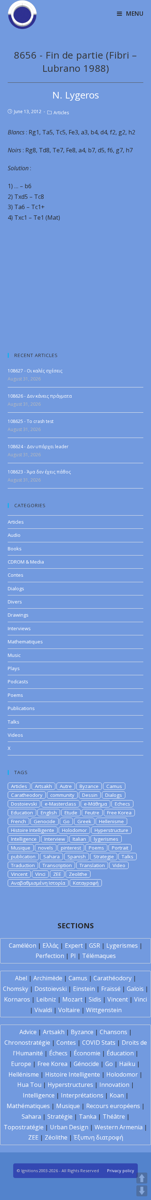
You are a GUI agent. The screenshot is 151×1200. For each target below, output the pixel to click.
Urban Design (69, 1127)
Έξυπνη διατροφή (98, 1137)
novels (45, 847)
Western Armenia (119, 1127)
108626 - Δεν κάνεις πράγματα (40, 396)
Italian (79, 839)
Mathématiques (28, 1106)
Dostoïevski (50, 989)
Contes (15, 575)
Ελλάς (51, 945)
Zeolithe (78, 874)
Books (15, 548)
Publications (21, 708)
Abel (21, 978)
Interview (54, 839)
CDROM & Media (26, 561)
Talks (13, 721)
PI (73, 956)
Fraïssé (111, 989)
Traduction (23, 865)
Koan (117, 1095)
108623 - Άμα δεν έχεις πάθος (39, 472)
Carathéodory (112, 978)
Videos (15, 735)
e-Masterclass (60, 803)
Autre (66, 786)
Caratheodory (27, 795)
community (62, 795)
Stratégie (60, 1116)
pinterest (71, 847)
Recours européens (113, 1106)
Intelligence (24, 839)
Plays (14, 668)
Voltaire (69, 1010)
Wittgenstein (104, 1010)
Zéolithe (56, 1137)
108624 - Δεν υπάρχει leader (38, 446)
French (18, 821)
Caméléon (22, 945)
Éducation (120, 1053)
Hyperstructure (111, 830)
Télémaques (99, 956)
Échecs (58, 1053)
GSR (94, 945)
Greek (84, 821)
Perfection (50, 956)
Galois (135, 989)
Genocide (44, 821)
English (49, 812)
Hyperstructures (70, 1085)
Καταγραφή (86, 883)
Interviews (19, 628)
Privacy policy (120, 1170)
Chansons (113, 1032)
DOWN (141, 1190)
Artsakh (43, 786)
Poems (15, 695)
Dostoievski (24, 803)
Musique (20, 847)
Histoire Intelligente (32, 830)
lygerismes (106, 839)
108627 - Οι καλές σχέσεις (35, 371)
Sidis (95, 999)
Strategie (103, 856)
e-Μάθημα (95, 803)
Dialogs (16, 588)
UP (141, 1178)
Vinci (40, 874)
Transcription (57, 865)
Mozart (72, 999)
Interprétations (82, 1095)
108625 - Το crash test (31, 421)
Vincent (19, 874)
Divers (15, 601)
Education (22, 812)
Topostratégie (24, 1127)
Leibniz (46, 999)
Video (119, 865)
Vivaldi (43, 1010)
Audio (14, 535)
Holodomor (74, 830)
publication (23, 856)
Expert (74, 945)
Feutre (92, 812)
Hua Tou (29, 1085)
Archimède (47, 978)
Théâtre (114, 1116)
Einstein (84, 989)
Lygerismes (122, 945)
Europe (21, 1064)
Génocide (86, 1064)
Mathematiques (25, 641)
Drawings (18, 615)
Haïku (127, 1064)
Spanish (76, 856)
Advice (28, 1032)
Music (14, 655)
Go (66, 821)
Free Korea (119, 812)
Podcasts (18, 681)
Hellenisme (111, 821)
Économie (87, 1053)
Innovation (114, 1085)
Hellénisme (23, 1074)
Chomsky (15, 989)
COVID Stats (98, 1043)
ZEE (57, 874)
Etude (71, 812)
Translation (92, 865)
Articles (61, 112)
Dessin (89, 795)
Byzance (89, 786)
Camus (114, 786)
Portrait (120, 847)
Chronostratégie (27, 1043)
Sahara (51, 856)
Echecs (122, 803)
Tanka (87, 1116)
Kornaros (17, 999)
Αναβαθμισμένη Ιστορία (38, 883)
